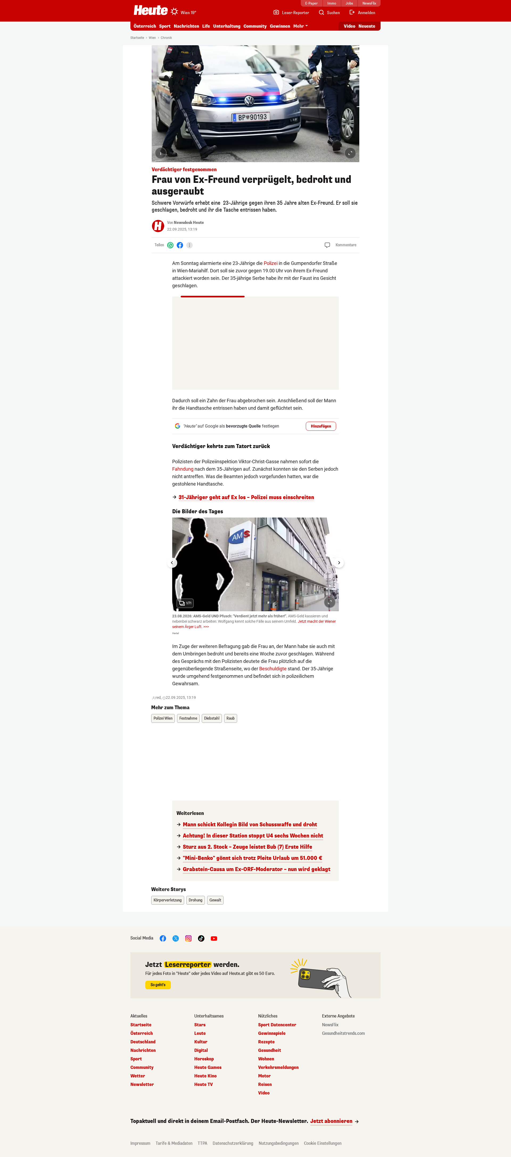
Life (206, 26)
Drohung (196, 900)
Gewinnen (280, 26)
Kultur (200, 1042)
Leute (200, 1033)
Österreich (145, 26)
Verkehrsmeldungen (278, 1067)
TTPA (202, 1143)
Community (255, 26)
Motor (264, 1076)
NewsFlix (330, 1025)
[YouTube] (214, 938)
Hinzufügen (321, 426)
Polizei (271, 263)
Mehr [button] (298, 26)
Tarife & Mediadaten (174, 1143)
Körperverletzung (168, 900)
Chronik (166, 38)
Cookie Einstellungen (322, 1143)
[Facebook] (180, 245)
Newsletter (142, 1084)
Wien (152, 38)
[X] (175, 938)
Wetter (137, 1076)
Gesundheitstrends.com (343, 1033)
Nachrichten (143, 1050)
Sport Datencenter (277, 1025)
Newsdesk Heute (189, 222)
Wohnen (266, 1059)
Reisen (265, 1084)
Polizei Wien (163, 718)
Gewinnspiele (272, 1033)
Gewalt (215, 900)
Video (349, 26)
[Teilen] (189, 245)
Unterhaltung (226, 26)
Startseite (137, 38)
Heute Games (207, 1067)
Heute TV (203, 1084)
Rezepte (266, 1042)
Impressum (140, 1143)
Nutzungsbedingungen (279, 1143)
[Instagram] (188, 938)
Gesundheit (269, 1050)
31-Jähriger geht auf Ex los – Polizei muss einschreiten (246, 497)
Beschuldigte (273, 668)
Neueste (366, 26)
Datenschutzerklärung (233, 1143)
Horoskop (204, 1059)
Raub (230, 718)
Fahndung (182, 469)
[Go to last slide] (172, 563)
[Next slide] (339, 563)
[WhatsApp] (170, 245)
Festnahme (188, 718)
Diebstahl (212, 718)
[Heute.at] (151, 10)
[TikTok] (201, 938)
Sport (165, 26)
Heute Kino (205, 1076)
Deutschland (142, 1042)
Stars (199, 1025)
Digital (201, 1050)
